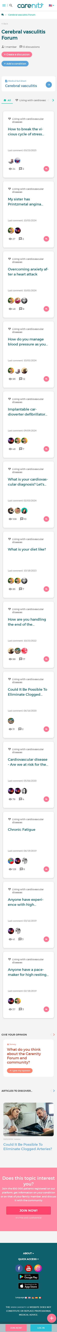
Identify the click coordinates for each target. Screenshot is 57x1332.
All (9, 100)
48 (14, 308)
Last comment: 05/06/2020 (22, 780)
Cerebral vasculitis (21, 86)
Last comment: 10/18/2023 (22, 570)
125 (14, 869)
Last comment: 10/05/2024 (22, 220)
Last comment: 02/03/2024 (22, 500)
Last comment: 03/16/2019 (22, 920)
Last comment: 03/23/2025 (22, 150)
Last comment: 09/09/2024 (22, 430)
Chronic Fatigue (21, 829)
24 (13, 168)
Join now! (29, 1210)
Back (5, 24)
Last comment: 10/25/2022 (22, 640)
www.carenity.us (20, 1307)
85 (13, 589)
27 (13, 238)
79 (13, 799)
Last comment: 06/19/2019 (22, 850)
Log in (41, 1328)
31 (13, 729)
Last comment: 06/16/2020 (22, 710)
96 (14, 378)
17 (24, 659)
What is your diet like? (27, 549)
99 (14, 659)
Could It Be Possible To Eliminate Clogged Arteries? (27, 1146)
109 (14, 519)
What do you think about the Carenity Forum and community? (24, 1056)
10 (25, 519)
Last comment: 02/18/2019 (22, 990)
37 (13, 1009)
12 (24, 378)
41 (13, 939)
